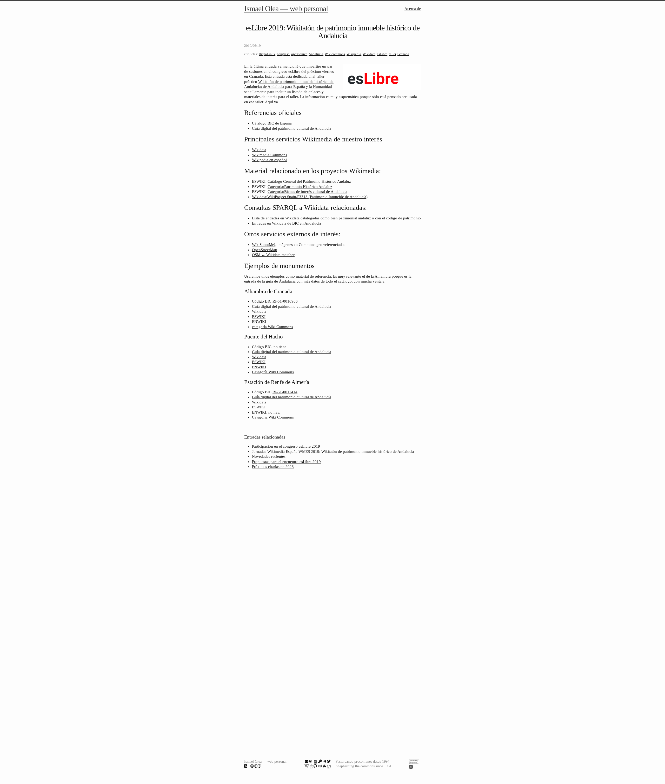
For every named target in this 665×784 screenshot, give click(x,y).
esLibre (382, 54)
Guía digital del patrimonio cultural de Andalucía (291, 128)
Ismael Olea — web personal (286, 8)
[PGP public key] (315, 761)
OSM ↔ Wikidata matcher (273, 255)
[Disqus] (332, 542)
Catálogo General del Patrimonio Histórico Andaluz (309, 181)
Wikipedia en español (269, 160)
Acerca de (412, 8)
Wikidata (369, 54)
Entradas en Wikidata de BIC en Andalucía (286, 223)
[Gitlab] (320, 766)
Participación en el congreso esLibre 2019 (286, 446)
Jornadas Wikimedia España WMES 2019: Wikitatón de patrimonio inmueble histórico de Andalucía (333, 451)
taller (392, 54)
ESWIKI (258, 317)
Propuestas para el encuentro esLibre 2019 (286, 462)
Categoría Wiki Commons (273, 372)
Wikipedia (354, 54)
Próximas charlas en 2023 (273, 467)
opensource (299, 54)
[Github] (315, 766)
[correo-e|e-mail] (306, 761)
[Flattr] (329, 766)
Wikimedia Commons (269, 155)
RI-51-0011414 (284, 392)
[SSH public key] (320, 761)
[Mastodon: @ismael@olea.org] (310, 761)
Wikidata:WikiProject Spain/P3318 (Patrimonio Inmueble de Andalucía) (310, 197)
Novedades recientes (268, 456)
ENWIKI (259, 321)
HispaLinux (267, 54)
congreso (283, 54)
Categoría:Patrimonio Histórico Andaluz (300, 187)
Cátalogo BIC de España (272, 123)
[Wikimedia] (306, 766)
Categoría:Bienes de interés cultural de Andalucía (307, 192)
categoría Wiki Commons (272, 327)
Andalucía (316, 54)
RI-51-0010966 (285, 301)
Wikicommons (335, 54)
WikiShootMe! (263, 245)
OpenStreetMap (264, 250)
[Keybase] (324, 766)
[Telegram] (324, 761)
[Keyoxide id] (311, 766)
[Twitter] (329, 761)
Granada (403, 54)
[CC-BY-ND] (255, 766)
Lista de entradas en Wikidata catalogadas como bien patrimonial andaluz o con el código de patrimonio (336, 218)
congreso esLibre (286, 71)
